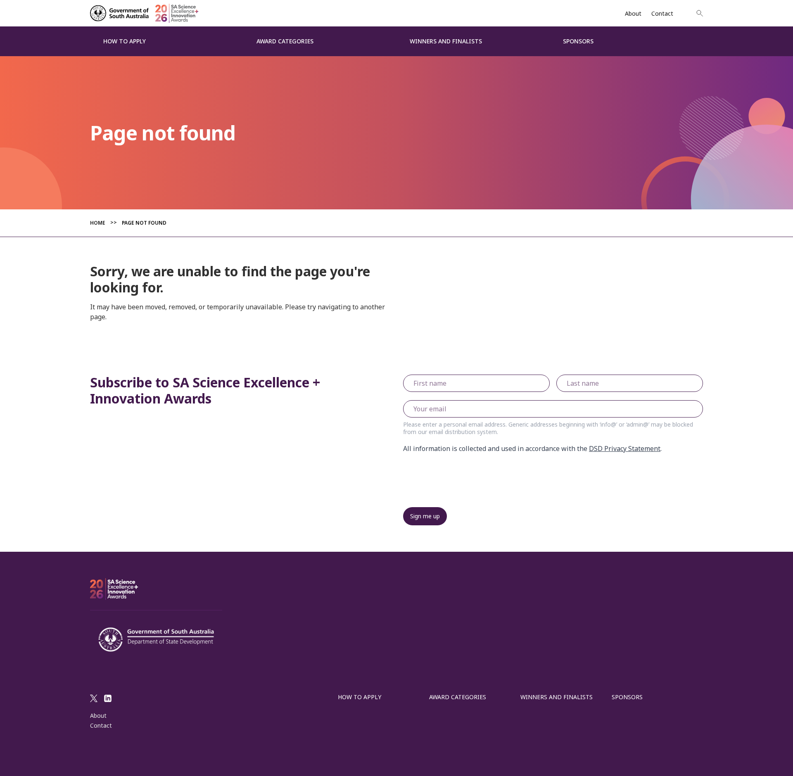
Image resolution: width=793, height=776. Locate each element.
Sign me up (425, 516)
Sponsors (627, 697)
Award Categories (457, 697)
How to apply (359, 697)
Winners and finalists (556, 697)
